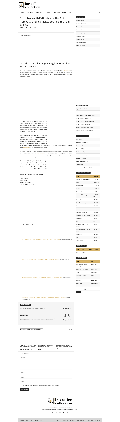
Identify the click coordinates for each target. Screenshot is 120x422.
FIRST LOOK (39, 12)
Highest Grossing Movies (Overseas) (85, 124)
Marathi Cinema (80, 39)
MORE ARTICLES (25, 329)
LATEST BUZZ (56, 12)
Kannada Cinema (80, 30)
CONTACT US (72, 420)
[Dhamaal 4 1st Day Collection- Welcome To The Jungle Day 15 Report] (64, 338)
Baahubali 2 (26, 147)
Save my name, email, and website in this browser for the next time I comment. (40, 385)
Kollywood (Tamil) (80, 33)
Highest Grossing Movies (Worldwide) (85, 121)
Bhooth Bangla (79, 185)
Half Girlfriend (66, 70)
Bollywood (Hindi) (80, 20)
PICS (70, 12)
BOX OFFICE (30, 12)
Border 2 (78, 182)
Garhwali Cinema (80, 26)
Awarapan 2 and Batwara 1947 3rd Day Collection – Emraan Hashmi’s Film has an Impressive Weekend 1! (28, 347)
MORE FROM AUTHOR (36, 329)
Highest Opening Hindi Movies (83, 109)
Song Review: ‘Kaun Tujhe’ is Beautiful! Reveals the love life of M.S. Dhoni (41, 239)
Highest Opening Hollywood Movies (84, 127)
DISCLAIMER (97, 420)
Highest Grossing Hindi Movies (83, 112)
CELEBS (64, 12)
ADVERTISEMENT (80, 420)
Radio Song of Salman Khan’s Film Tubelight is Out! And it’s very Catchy (40, 259)
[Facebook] (53, 412)
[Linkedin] (60, 412)
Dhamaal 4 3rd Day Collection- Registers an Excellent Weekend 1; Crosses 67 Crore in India (46, 347)
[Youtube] (67, 412)
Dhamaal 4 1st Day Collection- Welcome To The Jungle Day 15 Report (64, 346)
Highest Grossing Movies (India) (83, 118)
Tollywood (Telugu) (80, 45)
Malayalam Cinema (80, 36)
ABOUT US (59, 420)
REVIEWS (47, 12)
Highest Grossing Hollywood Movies (84, 130)
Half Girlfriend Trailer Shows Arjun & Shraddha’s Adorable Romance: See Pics (42, 277)
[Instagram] (56, 412)
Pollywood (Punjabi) (81, 42)
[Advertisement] (72, 5)
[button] (99, 13)
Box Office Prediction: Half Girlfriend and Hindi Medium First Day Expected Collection (44, 297)
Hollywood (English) (81, 23)
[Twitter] (64, 412)
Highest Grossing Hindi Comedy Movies (85, 115)
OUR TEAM (65, 420)
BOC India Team (25, 27)
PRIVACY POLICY (89, 420)
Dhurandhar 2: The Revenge (82, 179)
